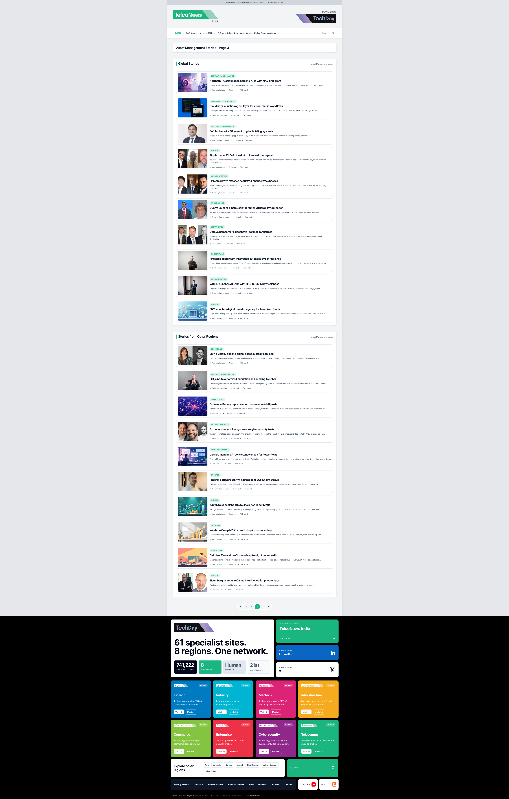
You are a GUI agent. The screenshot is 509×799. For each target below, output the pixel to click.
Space (249, 33)
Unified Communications (265, 33)
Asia (207, 765)
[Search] (333, 33)
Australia (217, 765)
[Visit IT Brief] (227, 725)
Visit (177, 712)
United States (210, 771)
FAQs (251, 784)
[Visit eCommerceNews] (185, 725)
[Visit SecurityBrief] (270, 725)
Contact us (198, 784)
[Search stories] (333, 767)
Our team (275, 784)
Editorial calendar (215, 784)
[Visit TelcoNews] (312, 725)
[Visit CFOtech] (185, 686)
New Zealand (252, 765)
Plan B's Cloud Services (220, 795)
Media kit (191, 712)
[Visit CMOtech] (270, 686)
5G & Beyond (191, 33)
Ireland (240, 765)
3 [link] (257, 607)
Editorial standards (236, 784)
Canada (228, 765)
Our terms (288, 784)
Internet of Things (207, 33)
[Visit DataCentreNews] (312, 686)
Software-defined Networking (231, 33)
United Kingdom (270, 765)
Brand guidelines (181, 784)
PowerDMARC (255, 795)
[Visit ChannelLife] (227, 686)
